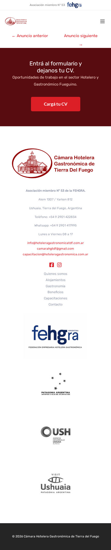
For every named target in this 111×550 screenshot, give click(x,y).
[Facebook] (51, 264)
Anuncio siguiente (81, 37)
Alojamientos (56, 280)
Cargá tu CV (55, 104)
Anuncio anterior (30, 35)
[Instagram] (59, 264)
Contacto (55, 304)
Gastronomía (55, 286)
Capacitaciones (55, 298)
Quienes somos (55, 274)
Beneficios (55, 292)
